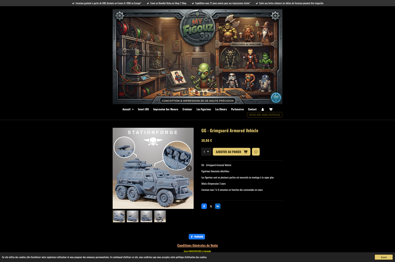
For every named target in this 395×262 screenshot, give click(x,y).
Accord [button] (384, 257)
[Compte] (263, 109)
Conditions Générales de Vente (197, 245)
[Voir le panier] (271, 109)
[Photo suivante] (189, 168)
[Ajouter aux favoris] (256, 152)
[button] (119, 216)
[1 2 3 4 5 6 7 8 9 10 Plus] (206, 152)
